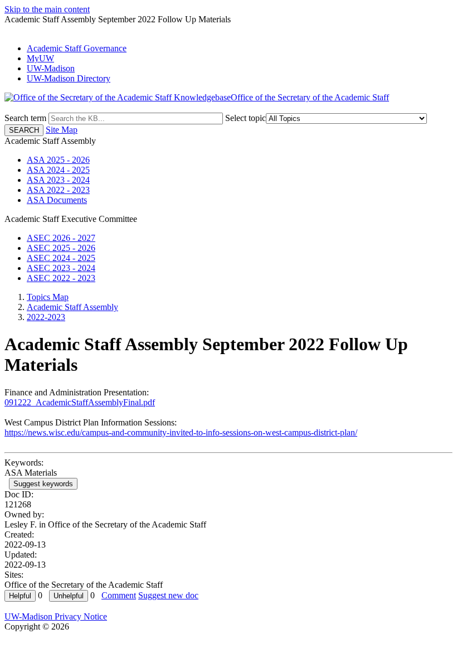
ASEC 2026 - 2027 (61, 238)
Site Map (61, 129)
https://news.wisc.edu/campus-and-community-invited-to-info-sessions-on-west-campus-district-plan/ (180, 432)
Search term (25, 118)
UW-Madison (51, 68)
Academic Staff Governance (77, 48)
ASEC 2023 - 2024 (61, 268)
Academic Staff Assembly (72, 307)
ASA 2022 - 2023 (58, 190)
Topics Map (48, 297)
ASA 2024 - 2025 (58, 170)
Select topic (245, 118)
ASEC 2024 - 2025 (61, 258)
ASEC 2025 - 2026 (61, 248)
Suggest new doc (168, 595)
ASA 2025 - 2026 (58, 159)
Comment (118, 595)
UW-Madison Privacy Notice (55, 616)
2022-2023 (46, 317)
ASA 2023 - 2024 (58, 180)
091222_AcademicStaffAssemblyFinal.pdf (79, 402)
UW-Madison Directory (68, 78)
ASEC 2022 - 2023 (61, 278)
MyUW (40, 58)
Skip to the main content (47, 9)
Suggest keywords (43, 484)
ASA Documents (57, 200)
